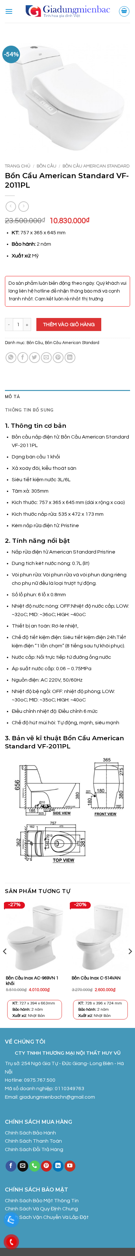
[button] (9, 11)
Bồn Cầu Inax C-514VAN (96, 978)
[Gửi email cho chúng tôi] (22, 1166)
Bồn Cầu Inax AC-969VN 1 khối (32, 981)
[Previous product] (23, 206)
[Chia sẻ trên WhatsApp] (11, 357)
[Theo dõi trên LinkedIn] (58, 1166)
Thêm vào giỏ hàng (69, 324)
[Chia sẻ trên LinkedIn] (70, 357)
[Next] (130, 964)
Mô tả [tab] (12, 396)
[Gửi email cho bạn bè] (46, 357)
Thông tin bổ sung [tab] (29, 409)
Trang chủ (17, 166)
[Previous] (5, 964)
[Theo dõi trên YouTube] (70, 1166)
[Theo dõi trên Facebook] (11, 1166)
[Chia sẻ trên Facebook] (22, 357)
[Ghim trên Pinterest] (58, 357)
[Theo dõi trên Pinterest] (46, 1166)
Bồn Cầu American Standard (96, 166)
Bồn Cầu (46, 166)
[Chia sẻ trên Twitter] (34, 357)
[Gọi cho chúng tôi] (34, 1166)
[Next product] (11, 206)
